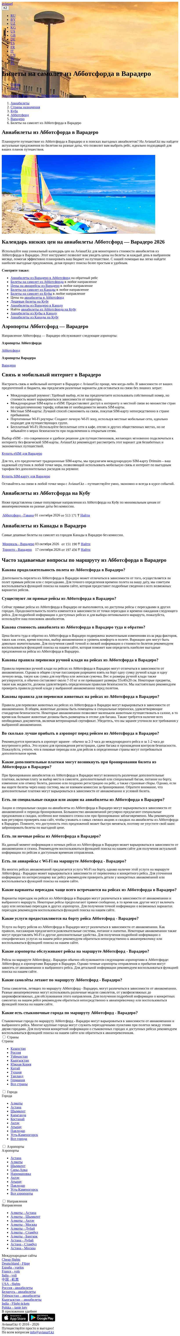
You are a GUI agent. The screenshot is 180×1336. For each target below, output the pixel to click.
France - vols (11, 1271)
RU (13, 16)
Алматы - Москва (24, 1224)
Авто (14, 88)
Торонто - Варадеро (17, 549)
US (13, 31)
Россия (16, 1052)
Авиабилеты (20, 103)
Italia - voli (9, 1275)
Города (12, 1092)
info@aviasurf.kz (42, 1332)
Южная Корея (21, 1064)
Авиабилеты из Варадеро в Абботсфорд (40, 278)
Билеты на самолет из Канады (33, 289)
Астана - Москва (23, 1248)
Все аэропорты (22, 1193)
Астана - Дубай (22, 1240)
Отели (15, 84)
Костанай (18, 1119)
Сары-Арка (19, 1170)
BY (13, 19)
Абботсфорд (20, 115)
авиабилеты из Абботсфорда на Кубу (48, 309)
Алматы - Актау (22, 1220)
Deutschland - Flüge (16, 1263)
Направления (17, 1201)
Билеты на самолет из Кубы (31, 293)
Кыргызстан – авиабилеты (21, 1299)
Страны (13, 1037)
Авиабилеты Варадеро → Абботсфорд (30, 96)
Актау (15, 1123)
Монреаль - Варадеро (18, 544)
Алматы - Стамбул (24, 1232)
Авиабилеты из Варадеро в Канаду (37, 305)
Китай (15, 1068)
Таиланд (17, 1076)
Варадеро (18, 119)
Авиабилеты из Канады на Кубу (35, 317)
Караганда (18, 1115)
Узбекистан (19, 1056)
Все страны (19, 1084)
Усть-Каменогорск (24, 1135)
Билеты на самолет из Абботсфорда (37, 282)
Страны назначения (25, 107)
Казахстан (18, 1048)
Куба (14, 111)
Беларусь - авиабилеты (19, 1292)
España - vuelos (13, 1267)
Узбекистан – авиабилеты (21, 1295)
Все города (19, 1139)
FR (13, 47)
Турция (16, 1072)
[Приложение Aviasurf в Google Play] (42, 1320)
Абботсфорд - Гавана (18, 515)
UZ (13, 23)
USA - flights (11, 1284)
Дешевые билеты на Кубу (30, 301)
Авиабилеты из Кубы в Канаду (34, 313)
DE (13, 39)
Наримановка (21, 1174)
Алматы (17, 1103)
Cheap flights (11, 1259)
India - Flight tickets (15, 1303)
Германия (18, 1080)
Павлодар (18, 1131)
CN (13, 55)
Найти (85, 515)
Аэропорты (15, 1146)
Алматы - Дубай (23, 1228)
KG (13, 27)
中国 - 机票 (10, 1279)
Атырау (16, 1127)
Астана (16, 1107)
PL (13, 63)
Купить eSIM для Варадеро (22, 453)
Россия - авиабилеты (17, 1288)
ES (13, 43)
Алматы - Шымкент (25, 1216)
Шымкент (18, 1111)
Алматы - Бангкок (24, 1236)
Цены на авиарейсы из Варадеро (35, 286)
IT (12, 51)
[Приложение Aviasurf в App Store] (15, 1320)
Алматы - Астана (23, 1213)
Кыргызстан (20, 1060)
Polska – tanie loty (14, 1307)
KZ (5, 8)
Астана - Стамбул (24, 1244)
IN (12, 59)
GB (13, 35)
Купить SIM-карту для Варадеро (26, 476)
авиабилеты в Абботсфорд (44, 297)
